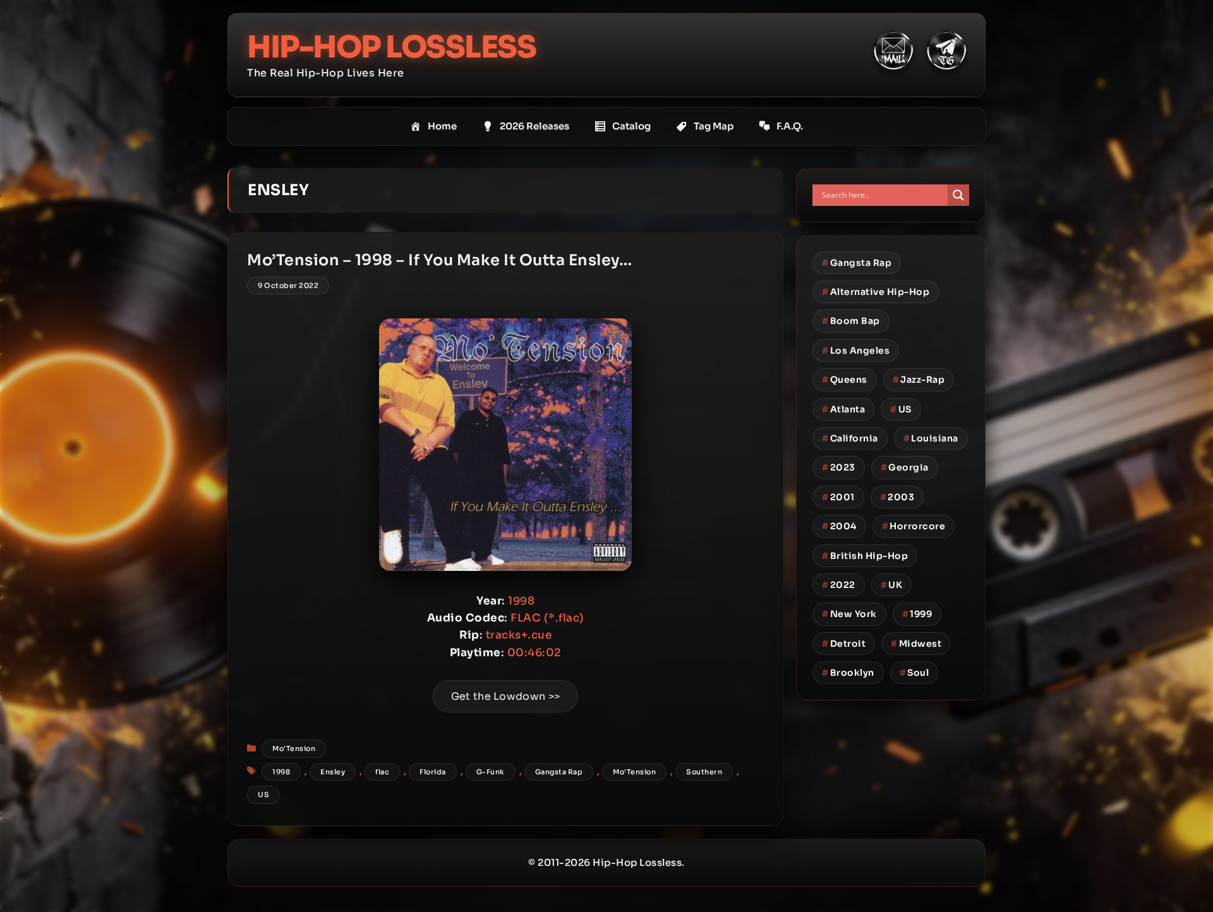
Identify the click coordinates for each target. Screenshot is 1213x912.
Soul (914, 672)
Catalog (631, 126)
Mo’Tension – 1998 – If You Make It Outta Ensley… (439, 260)
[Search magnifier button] (958, 195)
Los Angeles (856, 350)
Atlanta (843, 409)
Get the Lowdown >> (505, 696)
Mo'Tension (293, 748)
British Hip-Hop (865, 555)
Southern (704, 771)
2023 (838, 467)
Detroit (844, 643)
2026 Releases (534, 126)
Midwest (916, 643)
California (850, 438)
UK (892, 585)
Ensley (332, 771)
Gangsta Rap (559, 771)
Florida (432, 771)
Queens (844, 379)
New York (849, 614)
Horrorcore (914, 526)
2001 (838, 497)
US (263, 794)
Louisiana (930, 438)
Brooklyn (848, 672)
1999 (917, 614)
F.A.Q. (789, 126)
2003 (897, 497)
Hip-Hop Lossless (391, 47)
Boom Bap (851, 321)
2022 (838, 585)
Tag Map (713, 126)
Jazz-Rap (919, 379)
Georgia (905, 467)
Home (442, 126)
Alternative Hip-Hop (875, 291)
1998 (281, 771)
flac (382, 771)
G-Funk (490, 771)
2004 (839, 526)
